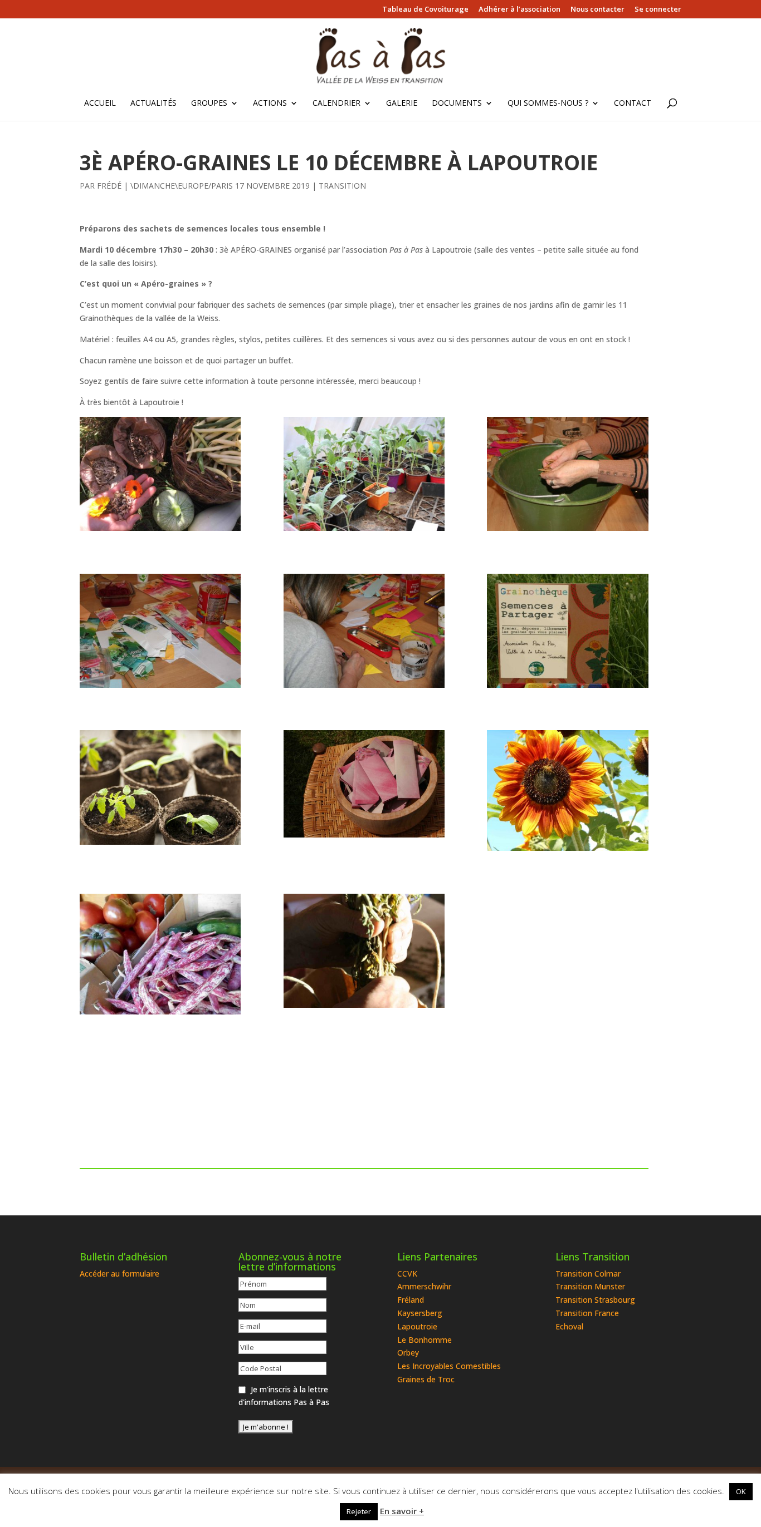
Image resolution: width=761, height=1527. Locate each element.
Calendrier (336, 103)
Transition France (587, 1313)
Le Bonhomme (424, 1339)
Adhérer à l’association (519, 10)
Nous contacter (597, 10)
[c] (364, 631)
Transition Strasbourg (595, 1299)
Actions (270, 103)
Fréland (410, 1299)
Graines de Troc (426, 1379)
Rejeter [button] (359, 1511)
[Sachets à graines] (364, 784)
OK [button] (741, 1491)
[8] (364, 474)
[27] (567, 631)
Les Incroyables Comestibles (449, 1366)
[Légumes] (160, 954)
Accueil (100, 103)
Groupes (209, 103)
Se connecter (658, 10)
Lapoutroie (417, 1326)
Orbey (408, 1352)
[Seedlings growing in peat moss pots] (160, 787)
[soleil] (567, 790)
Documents (457, 103)
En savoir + (402, 1510)
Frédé (109, 185)
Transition (342, 185)
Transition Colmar (588, 1273)
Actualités (153, 103)
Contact (632, 103)
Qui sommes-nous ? (548, 103)
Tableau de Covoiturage (425, 10)
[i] (160, 631)
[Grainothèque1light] (160, 474)
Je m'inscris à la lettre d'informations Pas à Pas (283, 1396)
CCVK (407, 1273)
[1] (364, 951)
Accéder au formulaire (119, 1273)
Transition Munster (590, 1286)
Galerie (401, 103)
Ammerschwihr (424, 1286)
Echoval (569, 1326)
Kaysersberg (419, 1313)
